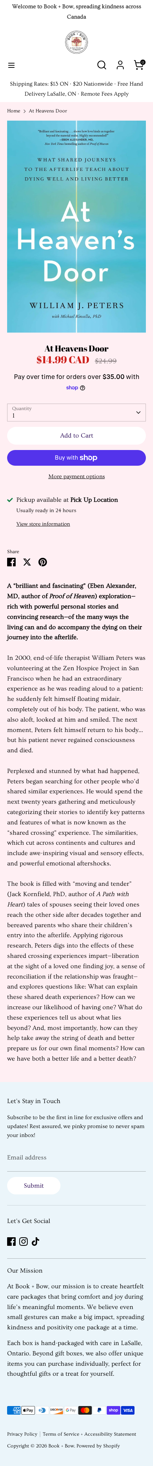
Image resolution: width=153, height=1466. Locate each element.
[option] (76, 227)
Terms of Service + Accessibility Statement (89, 1434)
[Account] (120, 62)
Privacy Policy (22, 1434)
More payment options (76, 476)
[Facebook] (11, 1241)
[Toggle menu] (11, 64)
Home (13, 111)
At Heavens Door (48, 111)
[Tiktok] (35, 1241)
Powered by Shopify (98, 1446)
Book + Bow (61, 1446)
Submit (34, 1185)
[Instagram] (23, 1241)
